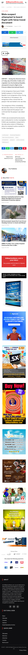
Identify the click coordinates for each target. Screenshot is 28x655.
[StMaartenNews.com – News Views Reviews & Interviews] (15, 2)
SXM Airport (5, 142)
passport (12, 139)
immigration (5, 139)
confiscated (5, 135)
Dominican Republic (15, 135)
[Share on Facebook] (5, 32)
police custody (20, 139)
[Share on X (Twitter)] (19, 32)
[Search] (25, 2)
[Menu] (3, 2)
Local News (5, 11)
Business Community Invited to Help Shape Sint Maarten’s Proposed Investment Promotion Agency (13, 198)
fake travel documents (8, 137)
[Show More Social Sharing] (24, 32)
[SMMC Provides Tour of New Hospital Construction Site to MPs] (14, 235)
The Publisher (9, 26)
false (17, 137)
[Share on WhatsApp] (12, 32)
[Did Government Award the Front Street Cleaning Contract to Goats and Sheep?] (14, 212)
